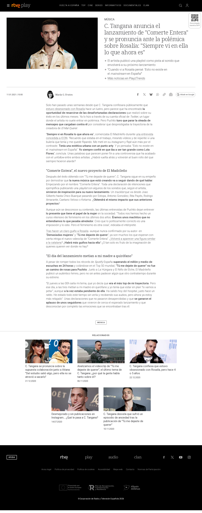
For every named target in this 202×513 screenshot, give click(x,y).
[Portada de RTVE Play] (21, 5)
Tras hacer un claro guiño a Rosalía (67, 231)
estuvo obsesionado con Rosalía (65, 109)
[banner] (25, 5)
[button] (8, 5)
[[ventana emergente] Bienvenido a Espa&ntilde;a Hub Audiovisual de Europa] (132, 491)
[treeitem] (69, 5)
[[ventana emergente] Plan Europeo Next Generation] (70, 491)
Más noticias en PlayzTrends (126, 78)
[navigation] (104, 5)
